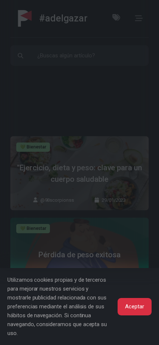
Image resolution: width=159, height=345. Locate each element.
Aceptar (134, 306)
